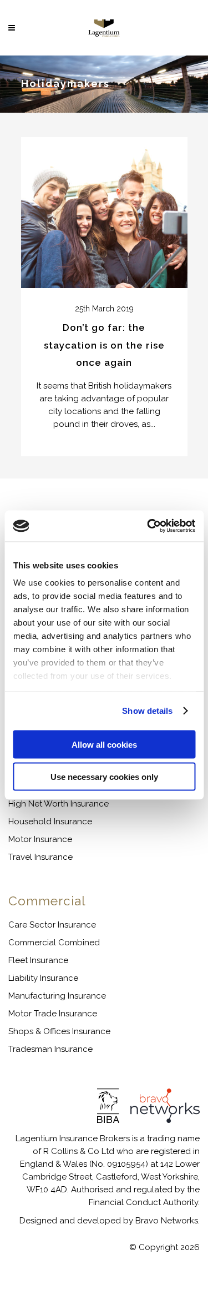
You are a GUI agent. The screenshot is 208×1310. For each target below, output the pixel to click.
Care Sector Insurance (52, 925)
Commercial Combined (54, 943)
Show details (147, 711)
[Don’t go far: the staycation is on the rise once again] (104, 212)
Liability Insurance (43, 978)
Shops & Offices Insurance (59, 1031)
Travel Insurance (40, 857)
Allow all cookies (104, 744)
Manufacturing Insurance (57, 996)
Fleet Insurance (38, 960)
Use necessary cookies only (104, 777)
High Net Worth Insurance (58, 804)
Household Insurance (50, 822)
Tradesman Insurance (50, 1049)
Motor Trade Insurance (52, 1014)
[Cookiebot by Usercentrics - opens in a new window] (148, 526)
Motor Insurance (40, 839)
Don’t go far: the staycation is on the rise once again (104, 345)
